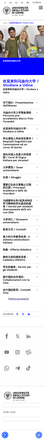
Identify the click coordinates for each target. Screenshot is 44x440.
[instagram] (17, 354)
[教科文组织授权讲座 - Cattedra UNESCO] (36, 257)
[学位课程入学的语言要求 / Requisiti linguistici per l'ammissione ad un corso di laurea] (36, 138)
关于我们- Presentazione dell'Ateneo (18, 104)
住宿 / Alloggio (12, 177)
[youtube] (7, 354)
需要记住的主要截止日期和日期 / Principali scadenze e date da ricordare (17, 189)
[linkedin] (28, 338)
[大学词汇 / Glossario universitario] (36, 219)
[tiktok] (28, 370)
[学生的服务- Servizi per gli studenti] (36, 267)
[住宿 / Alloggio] (36, 177)
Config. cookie (9, 412)
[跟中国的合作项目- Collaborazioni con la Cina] (36, 277)
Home (5, 23)
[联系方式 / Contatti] (36, 229)
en (10, 2)
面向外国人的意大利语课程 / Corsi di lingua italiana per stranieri (17, 157)
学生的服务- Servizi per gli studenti (17, 268)
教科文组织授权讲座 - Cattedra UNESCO (15, 258)
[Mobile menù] (40, 8)
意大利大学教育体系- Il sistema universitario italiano (16, 239)
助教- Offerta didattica (17, 249)
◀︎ (3, 50)
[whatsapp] (7, 370)
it (5, 2)
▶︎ (40, 50)
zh (28, 2)
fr (22, 2)
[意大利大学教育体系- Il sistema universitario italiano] (36, 236)
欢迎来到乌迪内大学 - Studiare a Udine (15, 130)
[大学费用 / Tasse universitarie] (36, 167)
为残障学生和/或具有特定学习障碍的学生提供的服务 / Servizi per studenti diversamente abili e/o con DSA (18, 206)
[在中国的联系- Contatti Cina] (36, 289)
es (16, 2)
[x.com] (17, 338)
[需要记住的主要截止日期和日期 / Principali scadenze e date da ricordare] (36, 184)
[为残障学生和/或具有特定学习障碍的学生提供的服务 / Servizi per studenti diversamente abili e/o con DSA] (36, 200)
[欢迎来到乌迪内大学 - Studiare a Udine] (36, 128)
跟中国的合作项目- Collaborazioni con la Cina (16, 279)
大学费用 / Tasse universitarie (13, 169)
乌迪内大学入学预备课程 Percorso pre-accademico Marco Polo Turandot (18, 117)
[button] (5, 435)
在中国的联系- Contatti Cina (17, 291)
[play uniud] (28, 354)
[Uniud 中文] (15, 10)
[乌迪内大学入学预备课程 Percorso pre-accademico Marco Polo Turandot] (36, 112)
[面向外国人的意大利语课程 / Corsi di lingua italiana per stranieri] (36, 154)
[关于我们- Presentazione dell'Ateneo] (36, 102)
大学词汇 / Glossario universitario (15, 221)
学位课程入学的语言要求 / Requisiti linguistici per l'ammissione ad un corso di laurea (18, 143)
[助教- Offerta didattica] (36, 249)
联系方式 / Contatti (14, 229)
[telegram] (17, 370)
